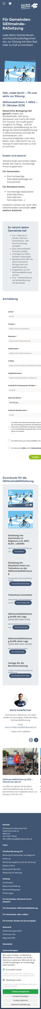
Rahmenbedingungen (11, 889)
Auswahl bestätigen (20, 996)
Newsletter (7, 944)
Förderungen (8, 893)
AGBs (24, 448)
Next (36, 740)
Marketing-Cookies (13, 980)
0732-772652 (11, 836)
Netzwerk (7, 927)
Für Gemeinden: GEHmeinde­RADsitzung (20, 908)
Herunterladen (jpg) (21, 627)
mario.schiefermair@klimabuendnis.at (20, 727)
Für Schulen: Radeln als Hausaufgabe (19, 921)
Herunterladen (19, 551)
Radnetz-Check (9, 865)
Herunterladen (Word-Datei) (20, 584)
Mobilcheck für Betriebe (12, 872)
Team (5, 845)
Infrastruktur (8, 882)
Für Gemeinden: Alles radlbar (15, 914)
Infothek (6, 879)
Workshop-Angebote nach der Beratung (19, 862)
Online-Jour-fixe (9, 934)
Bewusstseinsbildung (11, 886)
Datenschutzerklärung (20, 1004)
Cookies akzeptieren (20, 991)
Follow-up (7, 858)
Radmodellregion (10, 950)
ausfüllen (24, 251)
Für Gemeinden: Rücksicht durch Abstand (17, 900)
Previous (31, 740)
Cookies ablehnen (20, 1000)
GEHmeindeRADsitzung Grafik (18, 648)
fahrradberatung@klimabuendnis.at (17, 839)
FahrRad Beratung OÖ (13, 852)
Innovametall (13, 181)
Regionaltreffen (9, 938)
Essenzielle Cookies (14, 969)
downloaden (26, 256)
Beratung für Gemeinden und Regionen (19, 855)
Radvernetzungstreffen (12, 931)
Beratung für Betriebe (12, 869)
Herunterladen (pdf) (23, 603)
